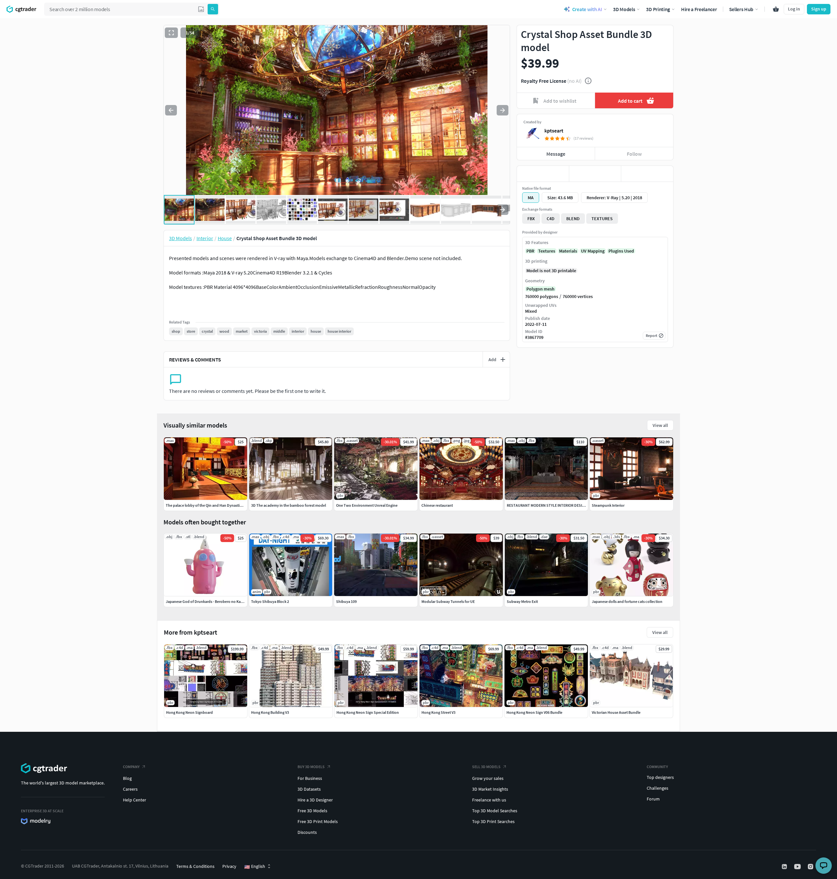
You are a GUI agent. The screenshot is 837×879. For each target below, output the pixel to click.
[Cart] (776, 9)
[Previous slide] (171, 110)
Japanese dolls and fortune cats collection (627, 601)
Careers (130, 789)
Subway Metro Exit (522, 601)
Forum (653, 799)
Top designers (660, 777)
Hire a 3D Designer (315, 800)
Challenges (657, 788)
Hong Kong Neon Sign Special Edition (367, 712)
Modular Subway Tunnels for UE (448, 601)
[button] (201, 9)
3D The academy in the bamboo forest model (288, 505)
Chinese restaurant (437, 505)
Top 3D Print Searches (493, 821)
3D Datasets (309, 789)
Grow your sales (488, 778)
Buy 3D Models (311, 766)
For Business (310, 778)
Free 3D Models (312, 811)
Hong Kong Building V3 (270, 712)
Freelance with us (489, 800)
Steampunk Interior (608, 505)
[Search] (213, 9)
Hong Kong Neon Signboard (189, 712)
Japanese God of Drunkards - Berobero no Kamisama (210, 601)
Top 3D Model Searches (494, 811)
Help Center (134, 800)
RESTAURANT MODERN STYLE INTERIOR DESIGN (547, 505)
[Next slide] (502, 110)
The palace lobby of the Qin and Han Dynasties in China (212, 505)
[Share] (647, 174)
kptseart (553, 130)
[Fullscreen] (171, 32)
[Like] (543, 174)
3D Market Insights (490, 789)
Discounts (307, 832)
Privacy (229, 866)
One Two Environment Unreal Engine (367, 505)
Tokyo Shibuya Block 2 (270, 601)
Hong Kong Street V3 (438, 712)
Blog (127, 778)
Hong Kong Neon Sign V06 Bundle (534, 712)
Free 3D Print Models (318, 821)
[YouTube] (798, 866)
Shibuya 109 (346, 601)
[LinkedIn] (785, 866)
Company (131, 766)
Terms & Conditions (195, 866)
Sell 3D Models (486, 766)
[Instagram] (811, 866)
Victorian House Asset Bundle (616, 712)
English (254, 866)
